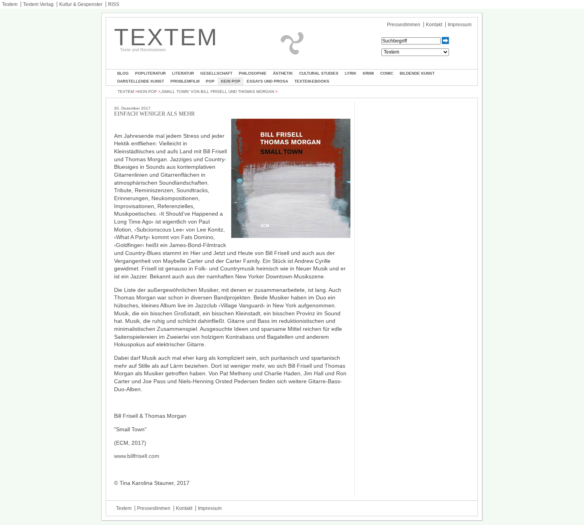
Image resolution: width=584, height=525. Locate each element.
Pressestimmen (403, 24)
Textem (9, 4)
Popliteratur (150, 73)
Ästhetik (283, 73)
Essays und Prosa (267, 81)
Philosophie (253, 73)
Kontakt (434, 24)
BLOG (123, 73)
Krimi (368, 73)
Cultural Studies (318, 73)
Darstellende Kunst (140, 81)
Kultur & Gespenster (80, 4)
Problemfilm (184, 81)
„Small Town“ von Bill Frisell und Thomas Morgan (217, 91)
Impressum (460, 24)
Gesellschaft (216, 73)
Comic (386, 73)
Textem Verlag (38, 4)
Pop (210, 81)
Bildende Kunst (417, 73)
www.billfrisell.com (136, 456)
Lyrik (350, 73)
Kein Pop (230, 81)
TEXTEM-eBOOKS (311, 81)
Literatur (183, 73)
